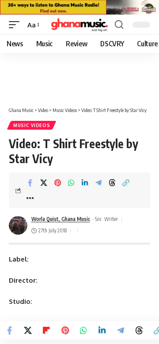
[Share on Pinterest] (57, 183)
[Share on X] (44, 183)
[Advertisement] (79, 71)
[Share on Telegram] (98, 183)
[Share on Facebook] (30, 183)
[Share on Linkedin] (85, 183)
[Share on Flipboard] (46, 330)
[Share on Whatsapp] (71, 183)
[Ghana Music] (79, 24)
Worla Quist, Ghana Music (60, 219)
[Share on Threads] (112, 183)
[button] (16, 25)
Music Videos (31, 125)
